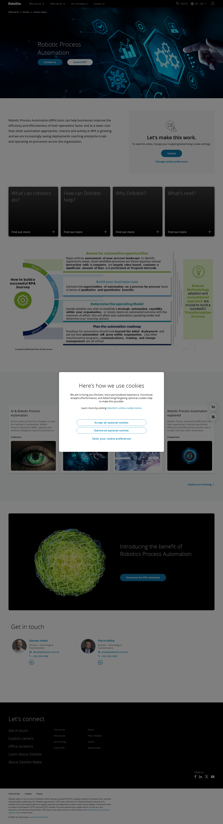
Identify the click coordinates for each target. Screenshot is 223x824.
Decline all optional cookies (111, 430)
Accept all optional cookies (111, 422)
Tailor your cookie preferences (111, 438)
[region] (111, 412)
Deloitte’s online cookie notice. (124, 408)
